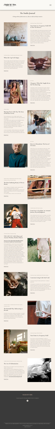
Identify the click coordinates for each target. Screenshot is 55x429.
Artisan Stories (6, 109)
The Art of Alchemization (11, 363)
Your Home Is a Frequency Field (39, 335)
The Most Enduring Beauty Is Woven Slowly (14, 183)
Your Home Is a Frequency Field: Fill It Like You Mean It (40, 26)
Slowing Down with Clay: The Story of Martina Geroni (14, 112)
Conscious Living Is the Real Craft (39, 278)
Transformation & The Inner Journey (16, 55)
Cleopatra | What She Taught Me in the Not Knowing (40, 83)
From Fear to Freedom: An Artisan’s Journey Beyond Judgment (40, 211)
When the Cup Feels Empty (11, 58)
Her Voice (32, 80)
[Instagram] (27, 401)
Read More (32, 45)
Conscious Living (33, 23)
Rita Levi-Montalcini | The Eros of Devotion (39, 144)
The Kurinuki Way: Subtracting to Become (13, 309)
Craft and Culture (39, 23)
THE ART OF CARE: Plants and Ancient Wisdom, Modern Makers (13, 236)
